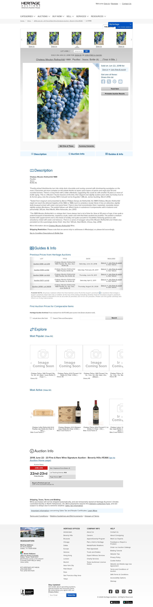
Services (81, 16)
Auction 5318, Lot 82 (41, 270)
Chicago (66, 542)
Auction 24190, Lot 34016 (41, 286)
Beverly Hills (68, 535)
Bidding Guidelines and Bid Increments (66, 516)
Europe (66, 549)
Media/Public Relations (95, 545)
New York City (68, 565)
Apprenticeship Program (96, 539)
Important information (40, 511)
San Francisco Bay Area (72, 575)
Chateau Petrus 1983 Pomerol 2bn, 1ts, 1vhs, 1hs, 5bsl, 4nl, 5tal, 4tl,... (122, 374)
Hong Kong (67, 555)
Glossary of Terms (92, 516)
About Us (90, 532)
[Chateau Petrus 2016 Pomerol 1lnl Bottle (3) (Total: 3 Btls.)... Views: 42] (69, 356)
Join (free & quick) (93, 55)
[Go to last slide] (31, 363)
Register (114, 4)
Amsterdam (67, 532)
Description (40, 154)
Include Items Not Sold (40, 318)
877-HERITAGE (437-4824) (29, 567)
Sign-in (32, 46)
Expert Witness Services (96, 555)
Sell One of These (66, 146)
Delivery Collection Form (99, 504)
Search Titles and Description (63, 318)
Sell (69, 16)
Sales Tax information (74, 506)
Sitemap (113, 581)
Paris (65, 572)
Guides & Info (115, 154)
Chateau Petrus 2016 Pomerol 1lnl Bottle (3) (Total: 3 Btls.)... (69, 374)
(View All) (49, 336)
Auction (109, 27)
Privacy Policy (115, 557)
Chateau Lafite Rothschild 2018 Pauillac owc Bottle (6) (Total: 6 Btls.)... (43, 429)
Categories (26, 16)
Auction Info (77, 154)
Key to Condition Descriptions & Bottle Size (46, 233)
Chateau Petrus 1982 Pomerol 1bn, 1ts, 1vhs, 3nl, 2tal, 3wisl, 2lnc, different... (96, 375)
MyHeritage (114, 24)
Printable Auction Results (115, 94)
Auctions (43, 16)
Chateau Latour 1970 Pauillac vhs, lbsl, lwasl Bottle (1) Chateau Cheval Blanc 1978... (122, 429)
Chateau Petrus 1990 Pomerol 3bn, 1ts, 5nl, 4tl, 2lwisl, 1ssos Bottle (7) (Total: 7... (43, 375)
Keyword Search (124, 27)
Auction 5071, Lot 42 (41, 280)
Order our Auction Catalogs (120, 547)
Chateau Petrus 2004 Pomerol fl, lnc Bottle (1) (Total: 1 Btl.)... (96, 428)
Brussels (66, 539)
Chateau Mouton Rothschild (50, 59)
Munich (66, 562)
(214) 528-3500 (25, 569)
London (66, 559)
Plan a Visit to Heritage (95, 542)
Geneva (66, 552)
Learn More (92, 511)
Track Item (115, 89)
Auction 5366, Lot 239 (41, 264)
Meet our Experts (116, 539)
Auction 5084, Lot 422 (41, 275)
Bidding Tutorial (116, 551)
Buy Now (57, 16)
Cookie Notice (115, 561)
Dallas (65, 545)
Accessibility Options (118, 578)
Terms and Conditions (39, 516)
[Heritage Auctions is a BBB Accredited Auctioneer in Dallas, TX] (27, 592)
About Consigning (117, 535)
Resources (97, 16)
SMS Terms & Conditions (119, 574)
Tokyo (65, 579)
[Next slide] (131, 40)
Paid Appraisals (92, 549)
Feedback (114, 542)
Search (114, 318)
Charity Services (93, 559)
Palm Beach (67, 569)
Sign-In (107, 4)
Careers (90, 535)
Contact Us (126, 4)
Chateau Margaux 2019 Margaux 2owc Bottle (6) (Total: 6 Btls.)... (69, 428)
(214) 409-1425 (29, 571)
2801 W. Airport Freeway (29, 555)
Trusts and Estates (94, 552)
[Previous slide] (22, 40)
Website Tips (115, 554)
